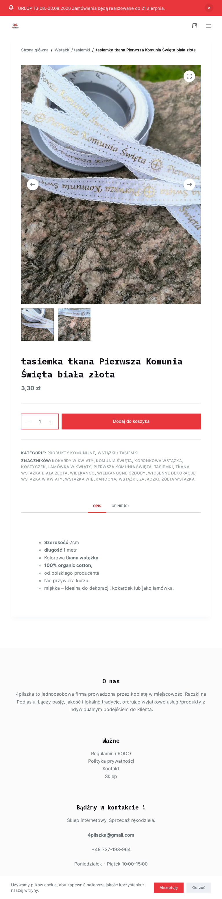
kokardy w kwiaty (72, 460)
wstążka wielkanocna (90, 479)
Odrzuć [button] (209, 7)
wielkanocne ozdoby (121, 473)
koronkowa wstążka (158, 460)
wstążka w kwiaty (41, 479)
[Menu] (208, 26)
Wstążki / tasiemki (118, 453)
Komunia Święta (114, 460)
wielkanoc (82, 473)
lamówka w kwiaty (69, 466)
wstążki (128, 479)
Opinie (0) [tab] (120, 506)
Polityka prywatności (111, 761)
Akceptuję (169, 887)
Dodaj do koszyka (131, 421)
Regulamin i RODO (111, 753)
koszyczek (33, 466)
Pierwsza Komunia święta (122, 466)
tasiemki (163, 466)
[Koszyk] (194, 25)
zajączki (149, 479)
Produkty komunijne (71, 453)
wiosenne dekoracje (171, 473)
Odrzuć (198, 887)
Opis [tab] (97, 506)
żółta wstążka (178, 479)
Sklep (111, 776)
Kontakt (111, 768)
